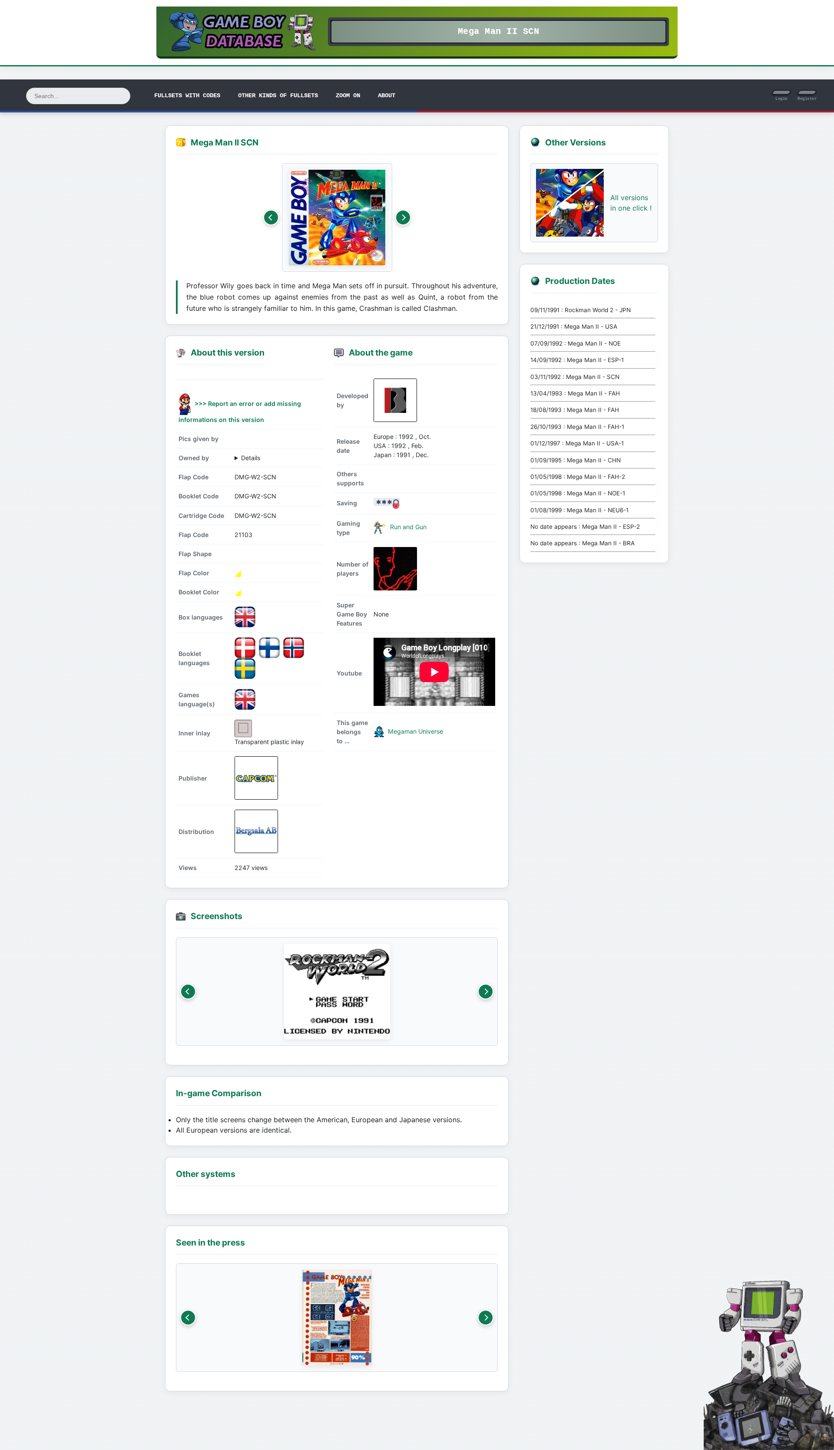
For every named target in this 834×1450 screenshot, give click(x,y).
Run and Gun (407, 527)
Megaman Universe (414, 731)
